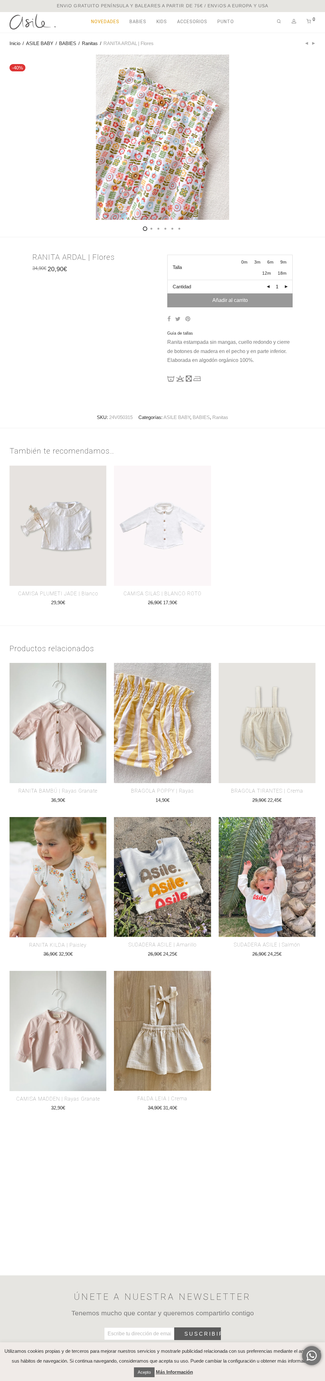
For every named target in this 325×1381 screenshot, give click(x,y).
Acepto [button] (144, 1372)
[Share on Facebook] (168, 319)
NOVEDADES (105, 21)
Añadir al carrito (230, 300)
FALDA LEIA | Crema (162, 1099)
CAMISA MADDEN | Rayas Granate (58, 1099)
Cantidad (182, 286)
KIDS (161, 21)
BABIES (137, 21)
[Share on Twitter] (178, 319)
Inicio (15, 43)
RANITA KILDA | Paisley (58, 945)
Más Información (174, 1372)
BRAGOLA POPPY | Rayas (162, 791)
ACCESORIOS (192, 21)
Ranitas (90, 43)
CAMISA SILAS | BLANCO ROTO (162, 594)
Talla (177, 267)
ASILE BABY (39, 43)
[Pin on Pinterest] (188, 319)
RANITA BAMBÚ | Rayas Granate (57, 791)
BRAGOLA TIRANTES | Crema (267, 791)
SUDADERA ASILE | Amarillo (162, 945)
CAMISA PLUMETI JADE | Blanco (58, 594)
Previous (10, 146)
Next (314, 146)
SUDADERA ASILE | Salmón (267, 945)
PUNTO (225, 21)
